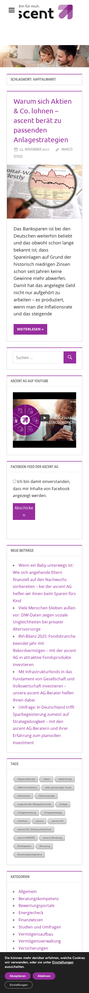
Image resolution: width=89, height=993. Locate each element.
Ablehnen (44, 976)
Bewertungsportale (36, 905)
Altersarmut (24, 795)
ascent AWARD (26, 837)
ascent (40, 821)
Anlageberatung (27, 812)
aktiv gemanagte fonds (58, 787)
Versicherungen (33, 948)
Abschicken (24, 511)
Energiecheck (31, 912)
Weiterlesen (29, 329)
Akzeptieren (18, 976)
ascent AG (58, 821)
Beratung (45, 846)
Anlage (63, 804)
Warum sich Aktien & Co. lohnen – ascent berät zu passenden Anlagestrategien (43, 120)
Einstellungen (62, 962)
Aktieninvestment (27, 787)
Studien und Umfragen (40, 927)
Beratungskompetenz (30, 854)
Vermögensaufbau (36, 934)
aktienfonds (65, 779)
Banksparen (24, 846)
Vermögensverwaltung (40, 941)
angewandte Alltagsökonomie (34, 804)
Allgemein (28, 891)
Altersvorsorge (47, 795)
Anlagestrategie (53, 812)
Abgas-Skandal (26, 779)
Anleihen (23, 821)
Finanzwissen (31, 920)
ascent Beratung (52, 837)
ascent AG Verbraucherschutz (34, 829)
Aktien (46, 779)
